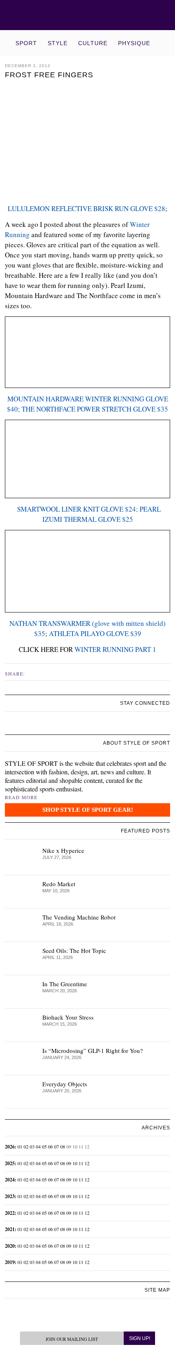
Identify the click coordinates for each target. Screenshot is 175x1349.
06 (50, 1146)
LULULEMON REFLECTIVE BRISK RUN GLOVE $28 (86, 208)
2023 (10, 1196)
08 (62, 1146)
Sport (26, 43)
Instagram (41, 673)
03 (32, 1146)
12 (87, 1163)
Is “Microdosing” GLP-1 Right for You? (92, 1050)
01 (20, 1146)
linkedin (27, 725)
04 (38, 1146)
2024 (10, 1179)
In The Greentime (64, 984)
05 (44, 1146)
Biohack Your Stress (68, 1017)
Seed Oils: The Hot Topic (74, 950)
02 (26, 1146)
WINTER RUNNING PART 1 (115, 649)
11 (81, 1163)
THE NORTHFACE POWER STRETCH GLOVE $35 (95, 409)
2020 (10, 1245)
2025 (10, 1163)
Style (58, 43)
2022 (10, 1213)
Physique (134, 43)
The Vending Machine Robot (79, 917)
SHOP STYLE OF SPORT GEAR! (87, 809)
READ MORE (21, 797)
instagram (18, 724)
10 (74, 1163)
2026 (10, 1146)
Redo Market (58, 884)
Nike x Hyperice (63, 850)
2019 (10, 1262)
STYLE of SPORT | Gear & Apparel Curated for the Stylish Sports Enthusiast (88, 15)
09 (68, 1163)
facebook (33, 673)
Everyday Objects (64, 1084)
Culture (92, 43)
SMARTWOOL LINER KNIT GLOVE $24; (76, 509)
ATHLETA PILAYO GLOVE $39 (95, 633)
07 (56, 1146)
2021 (10, 1229)
